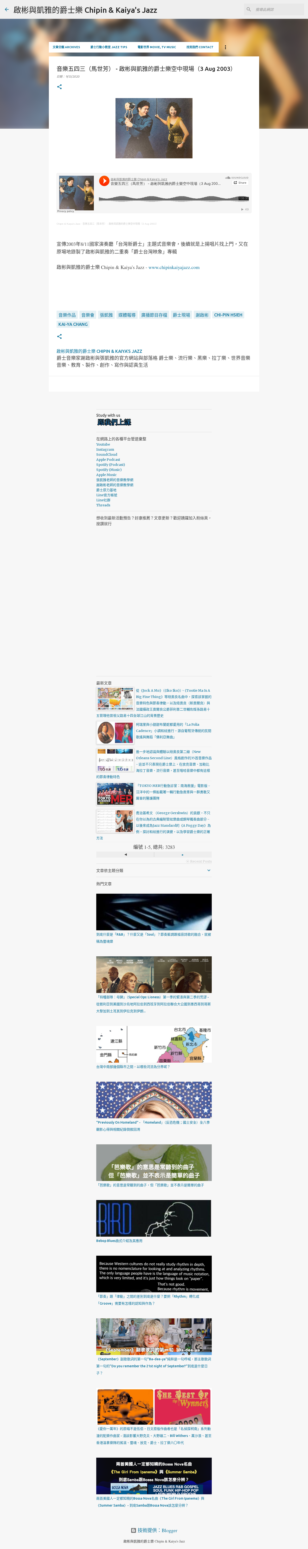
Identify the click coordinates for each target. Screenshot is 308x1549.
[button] (59, 87)
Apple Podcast (108, 459)
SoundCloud (106, 454)
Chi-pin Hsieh (228, 314)
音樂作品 (67, 315)
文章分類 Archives (66, 47)
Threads (103, 505)
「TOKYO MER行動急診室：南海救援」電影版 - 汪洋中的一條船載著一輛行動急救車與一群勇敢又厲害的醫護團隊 (173, 792)
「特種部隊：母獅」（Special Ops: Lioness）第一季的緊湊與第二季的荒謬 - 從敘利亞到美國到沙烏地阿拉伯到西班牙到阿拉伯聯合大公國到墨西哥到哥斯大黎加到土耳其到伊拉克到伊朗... (153, 1004)
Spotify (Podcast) (110, 465)
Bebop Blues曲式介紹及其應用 (119, 1241)
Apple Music (106, 475)
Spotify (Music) (109, 470)
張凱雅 (106, 315)
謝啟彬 (202, 315)
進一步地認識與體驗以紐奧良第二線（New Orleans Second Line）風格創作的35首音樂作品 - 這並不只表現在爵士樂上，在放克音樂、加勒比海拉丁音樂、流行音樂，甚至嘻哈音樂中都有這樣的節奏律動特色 (154, 764)
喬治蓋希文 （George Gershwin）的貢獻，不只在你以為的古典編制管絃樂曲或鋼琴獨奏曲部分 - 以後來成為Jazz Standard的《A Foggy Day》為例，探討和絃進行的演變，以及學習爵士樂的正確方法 (153, 825)
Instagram (105, 449)
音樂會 (87, 315)
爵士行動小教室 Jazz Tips (108, 47)
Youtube (103, 444)
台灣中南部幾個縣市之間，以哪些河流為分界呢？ (133, 1067)
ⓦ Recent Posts (199, 861)
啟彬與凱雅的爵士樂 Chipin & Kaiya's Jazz (85, 10)
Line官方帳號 (106, 495)
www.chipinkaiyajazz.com (174, 267)
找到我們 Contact (199, 47)
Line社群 (103, 500)
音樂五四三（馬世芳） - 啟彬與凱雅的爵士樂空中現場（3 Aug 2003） (120, 223)
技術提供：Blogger (156, 1530)
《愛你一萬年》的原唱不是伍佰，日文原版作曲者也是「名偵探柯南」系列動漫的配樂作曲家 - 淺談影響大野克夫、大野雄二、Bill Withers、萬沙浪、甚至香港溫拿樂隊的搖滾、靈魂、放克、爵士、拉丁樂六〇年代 (154, 1436)
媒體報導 (127, 315)
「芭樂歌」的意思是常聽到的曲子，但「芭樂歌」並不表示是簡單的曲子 (150, 1185)
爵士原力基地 (106, 490)
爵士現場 (181, 315)
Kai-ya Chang (73, 324)
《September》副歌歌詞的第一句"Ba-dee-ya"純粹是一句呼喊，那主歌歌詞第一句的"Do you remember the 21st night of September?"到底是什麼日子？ (153, 1366)
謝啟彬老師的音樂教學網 (114, 485)
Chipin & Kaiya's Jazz (68, 223)
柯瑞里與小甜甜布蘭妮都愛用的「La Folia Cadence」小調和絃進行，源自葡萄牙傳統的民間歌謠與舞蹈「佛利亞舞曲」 (173, 730)
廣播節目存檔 (154, 315)
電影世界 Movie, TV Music (157, 47)
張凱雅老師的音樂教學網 (114, 480)
